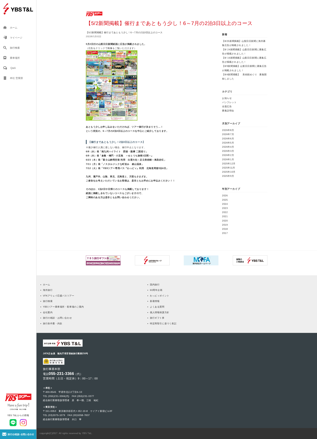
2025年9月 (228, 176)
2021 (225, 216)
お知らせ (227, 98)
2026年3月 (228, 151)
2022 (225, 212)
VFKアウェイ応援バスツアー (58, 295)
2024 (225, 204)
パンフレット (229, 102)
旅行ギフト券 (157, 318)
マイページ (16, 37)
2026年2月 (228, 155)
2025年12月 (228, 163)
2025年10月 (228, 172)
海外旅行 (48, 290)
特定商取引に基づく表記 (163, 323)
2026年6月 (228, 138)
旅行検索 (15, 47)
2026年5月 (228, 142)
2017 (225, 233)
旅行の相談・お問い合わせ (57, 318)
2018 (225, 229)
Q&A (13, 68)
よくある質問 (157, 306)
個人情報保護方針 (159, 312)
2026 (225, 195)
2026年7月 (228, 134)
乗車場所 (15, 57)
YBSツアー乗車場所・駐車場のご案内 (63, 306)
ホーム (13, 27)
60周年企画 (156, 290)
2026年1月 (228, 159)
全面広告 (227, 106)
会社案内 (48, 312)
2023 (225, 208)
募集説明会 (228, 110)
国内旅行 (154, 284)
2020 (225, 220)
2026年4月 (228, 147)
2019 (225, 224)
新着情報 (154, 301)
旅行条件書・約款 (52, 323)
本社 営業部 (16, 78)
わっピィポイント (159, 295)
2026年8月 (228, 130)
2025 (225, 199)
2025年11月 (228, 167)
